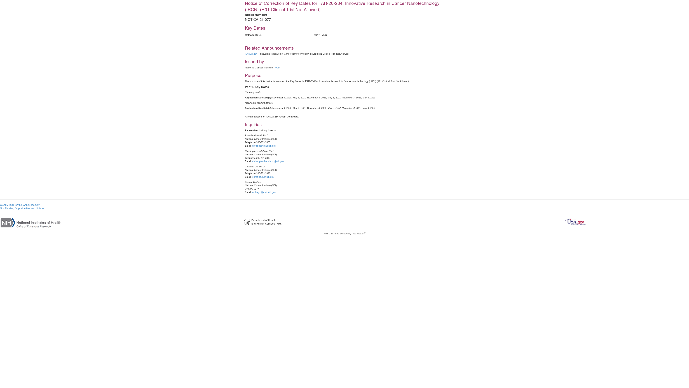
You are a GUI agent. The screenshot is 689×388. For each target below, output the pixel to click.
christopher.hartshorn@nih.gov (268, 161)
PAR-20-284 (251, 53)
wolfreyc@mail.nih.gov (264, 192)
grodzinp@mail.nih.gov (264, 145)
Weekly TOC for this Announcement (20, 205)
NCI (277, 67)
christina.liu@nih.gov (263, 176)
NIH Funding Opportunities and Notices (22, 208)
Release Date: (253, 35)
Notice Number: (256, 15)
